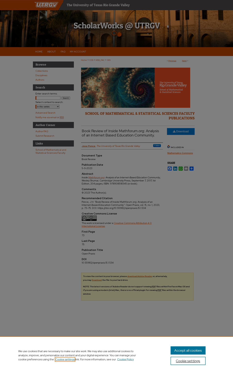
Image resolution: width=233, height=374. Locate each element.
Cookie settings (65, 359)
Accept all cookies (188, 350)
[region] (116, 355)
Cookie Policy (125, 359)
